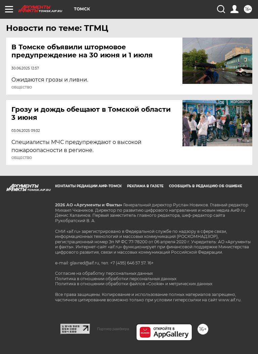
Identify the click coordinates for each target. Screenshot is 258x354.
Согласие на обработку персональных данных (104, 273)
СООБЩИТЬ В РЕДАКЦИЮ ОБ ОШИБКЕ (205, 186)
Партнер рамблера (113, 329)
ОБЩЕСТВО (21, 87)
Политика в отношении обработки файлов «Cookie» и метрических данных (133, 283)
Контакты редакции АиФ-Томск (88, 186)
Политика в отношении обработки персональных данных (115, 278)
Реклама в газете (145, 186)
